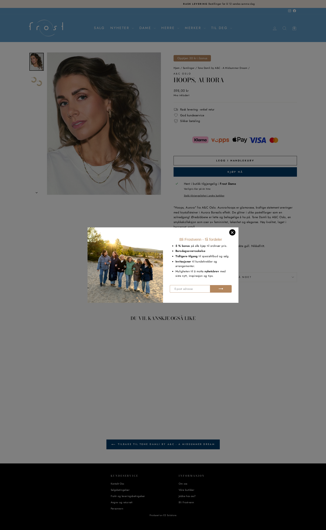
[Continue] (221, 289)
